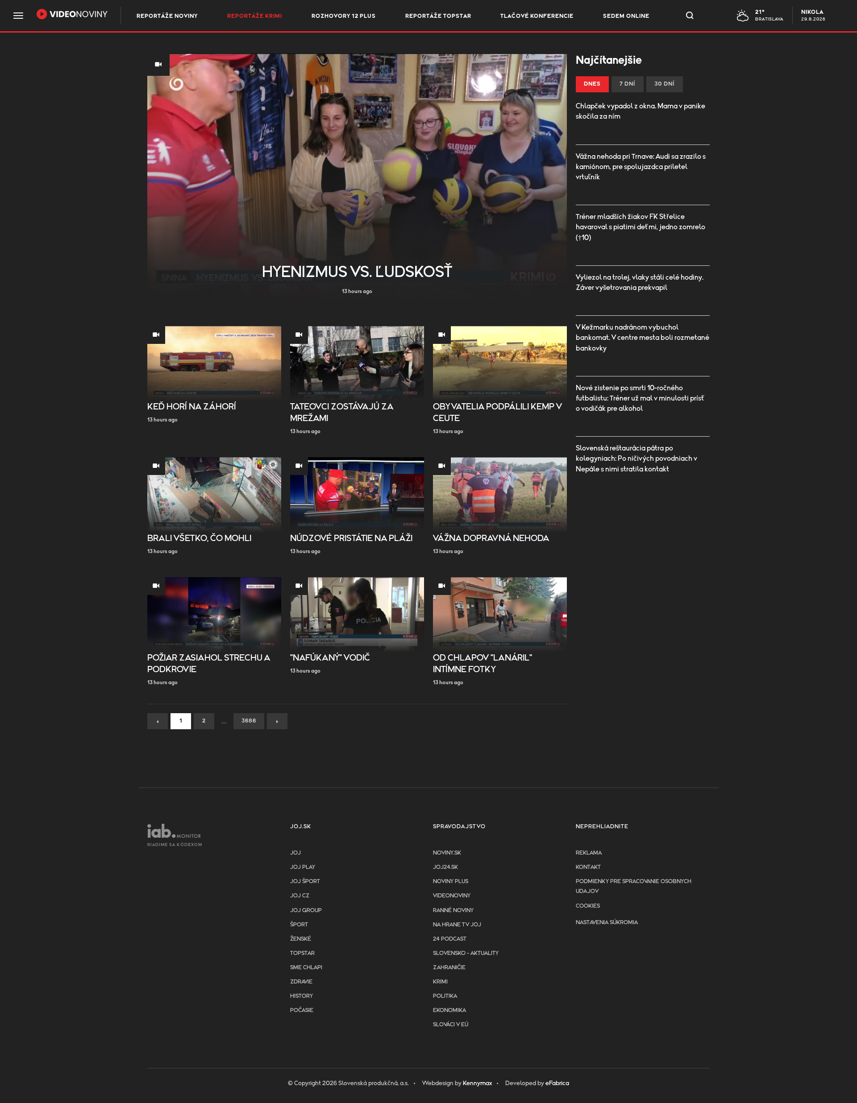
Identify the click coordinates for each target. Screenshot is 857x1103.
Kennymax (477, 1083)
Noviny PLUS (450, 881)
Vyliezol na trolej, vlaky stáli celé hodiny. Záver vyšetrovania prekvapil (639, 282)
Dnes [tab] (592, 84)
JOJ (295, 853)
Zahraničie (449, 968)
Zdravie (301, 982)
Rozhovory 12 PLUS (344, 16)
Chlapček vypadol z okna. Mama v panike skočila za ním (640, 111)
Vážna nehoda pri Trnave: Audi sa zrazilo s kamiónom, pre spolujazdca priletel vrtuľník (641, 167)
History (301, 996)
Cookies (588, 906)
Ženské (300, 939)
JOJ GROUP (306, 910)
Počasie (301, 1010)
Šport (299, 925)
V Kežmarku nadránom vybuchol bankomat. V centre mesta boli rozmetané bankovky (642, 337)
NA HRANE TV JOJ (457, 925)
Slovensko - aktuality (466, 953)
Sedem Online (626, 16)
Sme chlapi (306, 968)
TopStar (302, 953)
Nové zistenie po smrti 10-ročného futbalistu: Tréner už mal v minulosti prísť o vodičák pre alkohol (640, 398)
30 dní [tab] (664, 84)
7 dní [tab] (628, 84)
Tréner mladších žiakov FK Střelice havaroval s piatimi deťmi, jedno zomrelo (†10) (640, 227)
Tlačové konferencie (537, 16)
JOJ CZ (299, 896)
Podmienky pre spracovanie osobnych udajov (633, 886)
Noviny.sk (447, 853)
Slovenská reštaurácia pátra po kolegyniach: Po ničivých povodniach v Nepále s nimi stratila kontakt (636, 458)
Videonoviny (451, 896)
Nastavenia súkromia (607, 922)
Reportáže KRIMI (254, 16)
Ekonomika (449, 1010)
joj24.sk (445, 867)
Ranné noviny (453, 910)
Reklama (589, 853)
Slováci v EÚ (450, 1025)
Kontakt (588, 867)
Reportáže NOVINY (167, 16)
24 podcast (449, 939)
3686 (248, 721)
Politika (445, 996)
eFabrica (557, 1083)
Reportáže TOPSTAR (438, 16)
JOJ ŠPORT (305, 881)
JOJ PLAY (302, 867)
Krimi (440, 982)
